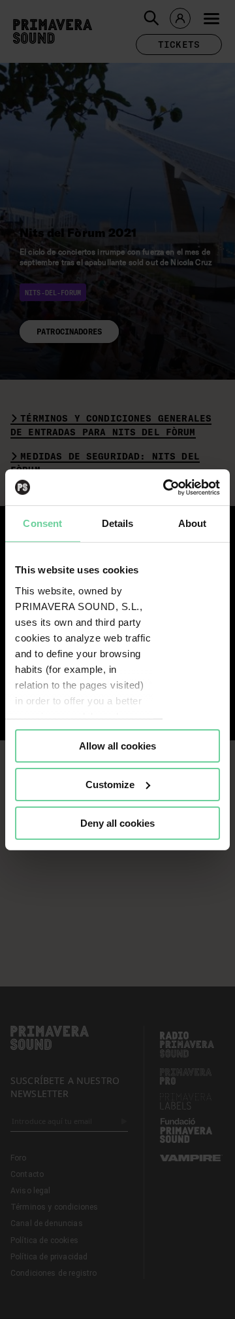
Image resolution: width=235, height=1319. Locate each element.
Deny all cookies (117, 822)
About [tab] (192, 523)
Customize (110, 784)
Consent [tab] (42, 523)
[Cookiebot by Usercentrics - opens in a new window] (166, 487)
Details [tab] (118, 523)
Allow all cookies (117, 745)
